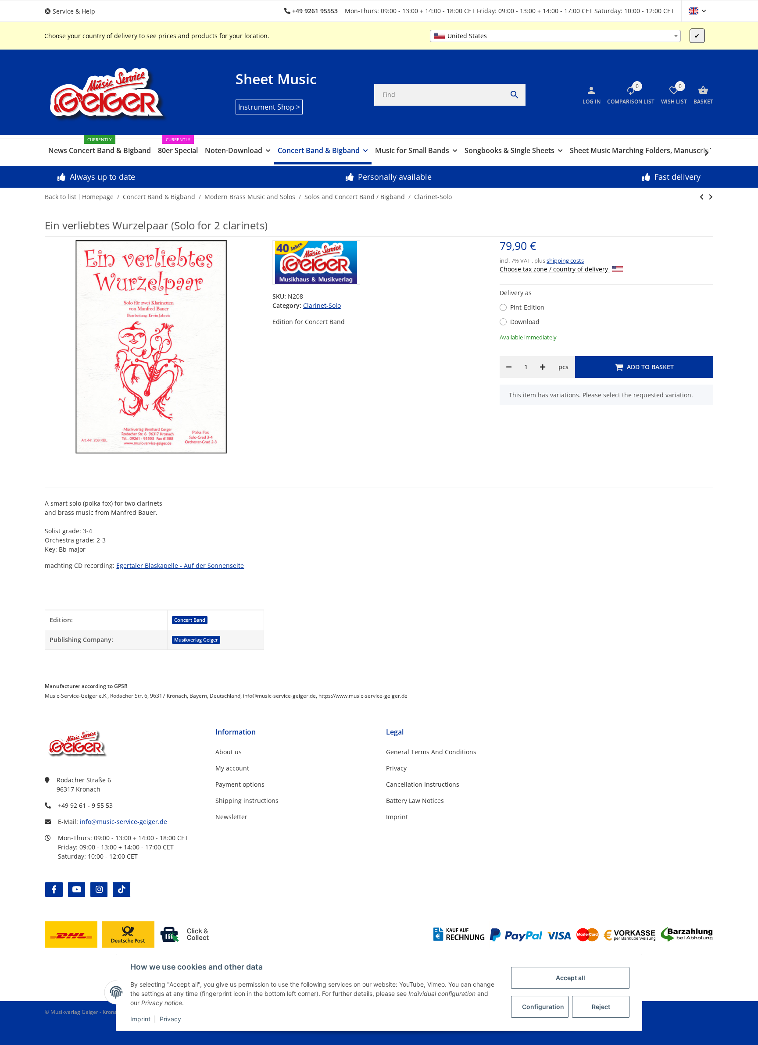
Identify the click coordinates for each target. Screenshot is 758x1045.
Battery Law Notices (415, 800)
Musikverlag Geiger (196, 640)
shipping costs (565, 260)
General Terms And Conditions (431, 752)
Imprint (140, 1019)
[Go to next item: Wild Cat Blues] (701, 196)
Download (525, 321)
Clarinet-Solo (322, 305)
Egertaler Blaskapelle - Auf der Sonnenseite (180, 565)
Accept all (570, 977)
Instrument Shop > (269, 107)
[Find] (515, 95)
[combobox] (555, 36)
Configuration (543, 1006)
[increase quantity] (542, 367)
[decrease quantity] (509, 367)
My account (232, 768)
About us (228, 752)
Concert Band (189, 620)
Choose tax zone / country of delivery (555, 269)
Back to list (60, 197)
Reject (601, 1006)
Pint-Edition (527, 307)
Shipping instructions (247, 800)
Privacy (170, 1019)
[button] (73, 11)
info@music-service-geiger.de (123, 821)
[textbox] (555, 36)
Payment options (240, 784)
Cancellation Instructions (422, 784)
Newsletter (231, 817)
